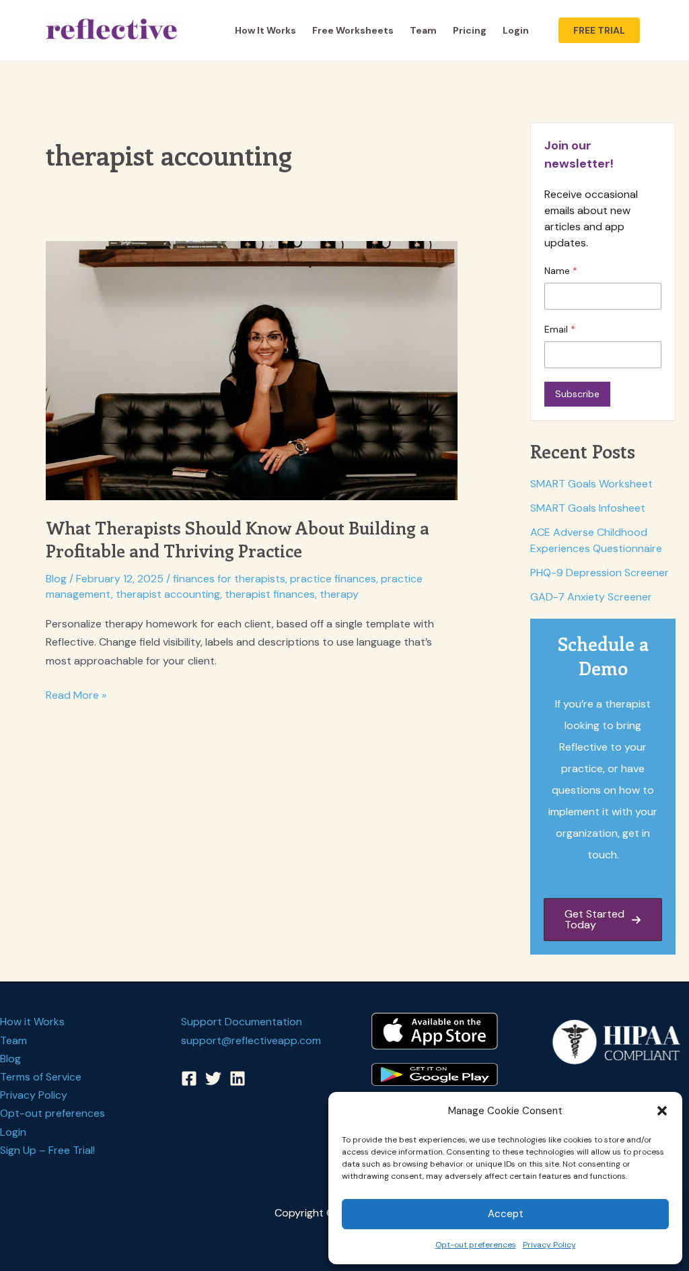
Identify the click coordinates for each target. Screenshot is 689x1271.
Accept (505, 1214)
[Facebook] (189, 1078)
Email (557, 329)
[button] (662, 1111)
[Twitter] (213, 1078)
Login (516, 30)
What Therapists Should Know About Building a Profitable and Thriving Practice (237, 539)
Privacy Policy (549, 1244)
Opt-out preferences (475, 1244)
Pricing (469, 30)
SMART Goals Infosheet (587, 508)
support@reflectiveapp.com (251, 1040)
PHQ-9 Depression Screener (599, 572)
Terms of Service (40, 1077)
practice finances (333, 579)
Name (558, 271)
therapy (339, 594)
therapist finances (270, 594)
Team (423, 30)
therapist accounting (168, 594)
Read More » (76, 695)
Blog (56, 579)
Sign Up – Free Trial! (47, 1150)
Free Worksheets (353, 30)
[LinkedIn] (237, 1078)
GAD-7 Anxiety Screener (591, 597)
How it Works (265, 30)
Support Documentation (241, 1022)
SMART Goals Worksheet (591, 484)
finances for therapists (229, 579)
